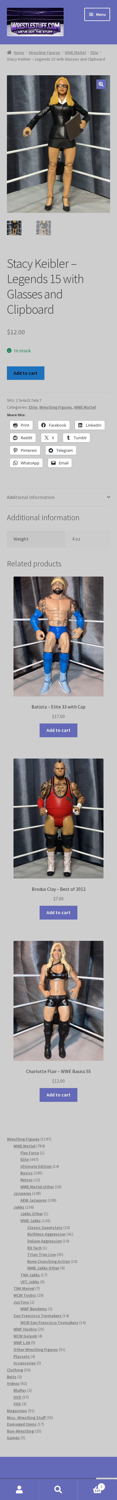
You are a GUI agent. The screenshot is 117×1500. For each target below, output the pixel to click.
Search (58, 1490)
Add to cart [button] (58, 730)
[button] (101, 84)
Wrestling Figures (44, 52)
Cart (90, 1484)
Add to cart (26, 373)
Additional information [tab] (31, 497)
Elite (94, 52)
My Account (19, 1490)
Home (19, 52)
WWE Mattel (75, 52)
